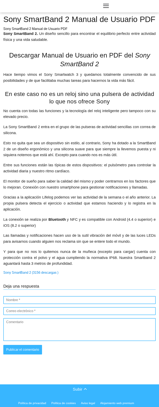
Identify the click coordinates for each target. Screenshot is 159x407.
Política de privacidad (32, 403)
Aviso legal (88, 403)
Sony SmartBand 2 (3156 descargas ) (30, 272)
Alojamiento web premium (117, 403)
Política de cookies (63, 403)
